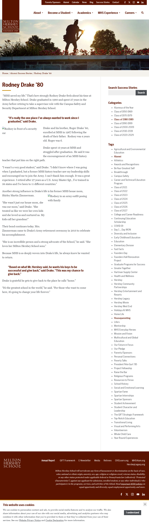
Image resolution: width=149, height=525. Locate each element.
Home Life (119, 314)
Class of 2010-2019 (123, 131)
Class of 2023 (120, 195)
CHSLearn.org (121, 460)
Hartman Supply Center (126, 272)
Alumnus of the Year (124, 107)
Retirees (108, 460)
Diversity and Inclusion (125, 233)
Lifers (117, 322)
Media (97, 460)
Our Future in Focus (123, 344)
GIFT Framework (67, 460)
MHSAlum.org (138, 460)
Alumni (117, 156)
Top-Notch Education (124, 418)
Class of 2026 (120, 206)
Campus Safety (121, 176)
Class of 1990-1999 (123, 123)
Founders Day (120, 253)
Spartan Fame (121, 391)
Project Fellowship (123, 368)
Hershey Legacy (122, 298)
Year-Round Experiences (126, 437)
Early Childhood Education (127, 237)
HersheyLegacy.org (136, 464)
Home (5, 73)
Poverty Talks (120, 360)
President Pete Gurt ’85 (125, 364)
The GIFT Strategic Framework (129, 414)
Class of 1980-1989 (123, 119)
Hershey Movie (121, 302)
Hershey (118, 279)
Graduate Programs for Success (129, 264)
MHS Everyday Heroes (125, 329)
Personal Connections (124, 356)
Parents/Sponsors (123, 352)
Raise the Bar (120, 372)
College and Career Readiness (128, 214)
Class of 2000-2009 (124, 127)
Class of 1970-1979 (123, 115)
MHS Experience (108, 13)
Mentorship (120, 325)
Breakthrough (121, 172)
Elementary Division (124, 245)
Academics (84, 13)
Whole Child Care (122, 434)
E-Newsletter (85, 460)
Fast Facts (119, 249)
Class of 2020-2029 (124, 135)
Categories (114, 103)
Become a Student (59, 13)
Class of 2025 (120, 202)
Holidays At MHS (122, 310)
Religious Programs (123, 376)
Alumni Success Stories (21, 73)
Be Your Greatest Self (124, 168)
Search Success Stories (122, 87)
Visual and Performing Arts (127, 426)
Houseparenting (122, 318)
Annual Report (48, 460)
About (37, 13)
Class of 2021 (120, 187)
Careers (129, 13)
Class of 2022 (120, 191)
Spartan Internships (124, 395)
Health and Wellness (124, 276)
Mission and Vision (123, 333)
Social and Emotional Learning (129, 387)
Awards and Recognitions (126, 164)
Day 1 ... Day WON (122, 229)
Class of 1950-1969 (123, 111)
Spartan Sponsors (123, 399)
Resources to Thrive (124, 380)
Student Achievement (125, 403)
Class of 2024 (120, 198)
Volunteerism (120, 430)
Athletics (118, 160)
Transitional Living (123, 422)
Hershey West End (123, 306)
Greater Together (122, 268)
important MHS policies (131, 484)
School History (121, 383)
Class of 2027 (120, 210)
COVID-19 (118, 225)
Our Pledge (119, 348)
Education (119, 241)
